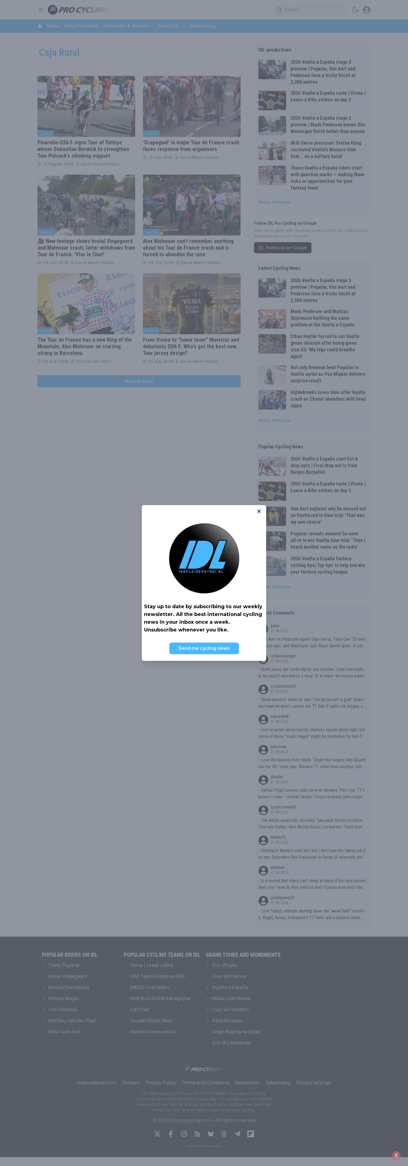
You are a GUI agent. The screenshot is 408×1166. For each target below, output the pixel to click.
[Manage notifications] (396, 1155)
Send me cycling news (204, 648)
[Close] (259, 511)
